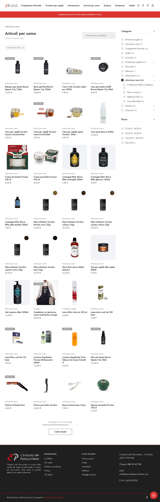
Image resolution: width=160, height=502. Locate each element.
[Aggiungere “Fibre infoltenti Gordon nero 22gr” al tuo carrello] (39, 256)
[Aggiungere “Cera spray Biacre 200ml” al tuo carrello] (97, 120)
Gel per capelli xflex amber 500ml (103, 268)
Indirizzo (85, 470)
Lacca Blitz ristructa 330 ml (74, 312)
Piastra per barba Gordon (45, 405)
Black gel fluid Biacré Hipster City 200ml (43, 88)
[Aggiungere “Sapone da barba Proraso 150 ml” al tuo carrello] (97, 394)
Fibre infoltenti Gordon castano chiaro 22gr (101, 223)
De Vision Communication (53, 497)
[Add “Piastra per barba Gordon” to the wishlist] (52, 394)
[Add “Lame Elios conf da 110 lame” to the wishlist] (23, 346)
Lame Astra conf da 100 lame (102, 313)
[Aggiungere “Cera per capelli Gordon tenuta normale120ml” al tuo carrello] (11, 120)
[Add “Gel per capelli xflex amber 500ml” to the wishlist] (109, 256)
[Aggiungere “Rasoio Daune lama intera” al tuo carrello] (68, 394)
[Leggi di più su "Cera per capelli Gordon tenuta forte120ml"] (39, 120)
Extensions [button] (120, 5)
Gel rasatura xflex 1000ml (16, 312)
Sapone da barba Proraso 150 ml (102, 406)
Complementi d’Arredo (31, 5)
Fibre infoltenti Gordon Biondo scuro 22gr (44, 223)
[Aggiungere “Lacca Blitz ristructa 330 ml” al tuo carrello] (68, 301)
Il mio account (88, 458)
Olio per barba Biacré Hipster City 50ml (100, 358)
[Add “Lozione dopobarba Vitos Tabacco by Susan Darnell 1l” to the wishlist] (80, 346)
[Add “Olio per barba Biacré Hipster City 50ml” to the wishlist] (109, 346)
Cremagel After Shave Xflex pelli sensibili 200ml (16, 223)
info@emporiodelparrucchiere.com (133, 474)
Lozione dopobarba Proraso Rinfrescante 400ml (43, 360)
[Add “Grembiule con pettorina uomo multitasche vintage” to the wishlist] (52, 301)
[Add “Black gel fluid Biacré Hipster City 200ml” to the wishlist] (52, 75)
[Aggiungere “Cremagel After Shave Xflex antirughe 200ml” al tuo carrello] (68, 165)
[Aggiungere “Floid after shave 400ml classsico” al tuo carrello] (68, 256)
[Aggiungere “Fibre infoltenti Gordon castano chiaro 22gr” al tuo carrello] (97, 211)
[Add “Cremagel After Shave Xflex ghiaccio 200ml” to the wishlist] (109, 165)
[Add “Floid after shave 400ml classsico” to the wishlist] (80, 256)
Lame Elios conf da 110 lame (15, 358)
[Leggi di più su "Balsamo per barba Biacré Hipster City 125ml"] (11, 75)
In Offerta (48, 458)
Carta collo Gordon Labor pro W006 (74, 88)
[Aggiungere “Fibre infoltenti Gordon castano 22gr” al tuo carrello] (68, 211)
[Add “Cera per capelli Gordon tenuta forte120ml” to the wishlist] (52, 120)
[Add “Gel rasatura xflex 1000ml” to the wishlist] (23, 301)
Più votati (48, 462)
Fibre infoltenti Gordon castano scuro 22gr (15, 268)
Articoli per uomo (14, 47)
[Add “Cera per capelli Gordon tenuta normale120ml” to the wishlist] (23, 120)
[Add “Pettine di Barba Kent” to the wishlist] (23, 394)
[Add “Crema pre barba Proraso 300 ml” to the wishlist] (52, 165)
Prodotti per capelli (69, 309)
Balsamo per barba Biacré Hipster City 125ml (16, 88)
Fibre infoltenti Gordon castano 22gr (73, 223)
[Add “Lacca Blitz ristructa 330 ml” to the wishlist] (80, 301)
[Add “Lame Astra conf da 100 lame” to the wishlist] (109, 301)
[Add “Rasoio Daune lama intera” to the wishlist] (80, 394)
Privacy (47, 470)
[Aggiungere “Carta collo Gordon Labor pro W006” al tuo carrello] (68, 75)
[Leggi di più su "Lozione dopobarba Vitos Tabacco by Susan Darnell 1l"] (68, 346)
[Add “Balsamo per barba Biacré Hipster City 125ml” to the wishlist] (23, 75)
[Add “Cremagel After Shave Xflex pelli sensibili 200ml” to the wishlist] (23, 211)
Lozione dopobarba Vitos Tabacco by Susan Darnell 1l (74, 360)
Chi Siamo (48, 474)
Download (86, 466)
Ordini (84, 462)
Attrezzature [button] (73, 5)
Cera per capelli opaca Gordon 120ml (72, 133)
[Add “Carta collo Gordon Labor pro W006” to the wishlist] (80, 75)
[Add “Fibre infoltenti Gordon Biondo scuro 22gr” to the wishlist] (52, 211)
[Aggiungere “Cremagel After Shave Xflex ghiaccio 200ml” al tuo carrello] (97, 165)
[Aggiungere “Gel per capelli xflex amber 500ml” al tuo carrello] (97, 256)
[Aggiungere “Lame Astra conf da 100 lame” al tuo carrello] (97, 301)
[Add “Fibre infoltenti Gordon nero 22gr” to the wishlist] (52, 256)
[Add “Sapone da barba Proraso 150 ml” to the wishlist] (109, 394)
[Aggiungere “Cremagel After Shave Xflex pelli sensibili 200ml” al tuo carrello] (11, 211)
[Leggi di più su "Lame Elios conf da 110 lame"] (11, 346)
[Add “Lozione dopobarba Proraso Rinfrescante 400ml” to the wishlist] (52, 346)
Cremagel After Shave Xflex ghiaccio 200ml (101, 178)
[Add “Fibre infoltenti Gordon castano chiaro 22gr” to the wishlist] (109, 211)
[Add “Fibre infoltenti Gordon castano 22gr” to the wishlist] (80, 211)
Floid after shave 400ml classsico (73, 268)
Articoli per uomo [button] (92, 5)
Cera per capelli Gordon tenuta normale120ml (16, 133)
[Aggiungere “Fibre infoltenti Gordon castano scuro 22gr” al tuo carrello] (11, 256)
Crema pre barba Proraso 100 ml (16, 178)
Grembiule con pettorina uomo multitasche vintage (45, 313)
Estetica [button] (107, 5)
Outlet (132, 5)
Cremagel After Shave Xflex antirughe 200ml (72, 178)
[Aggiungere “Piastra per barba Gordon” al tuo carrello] (39, 394)
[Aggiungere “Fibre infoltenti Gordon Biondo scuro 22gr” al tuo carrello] (39, 211)
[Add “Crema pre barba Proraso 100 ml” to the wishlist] (23, 165)
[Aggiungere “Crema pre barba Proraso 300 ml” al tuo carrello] (39, 165)
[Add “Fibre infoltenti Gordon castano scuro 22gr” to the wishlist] (23, 256)
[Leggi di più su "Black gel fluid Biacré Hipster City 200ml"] (39, 75)
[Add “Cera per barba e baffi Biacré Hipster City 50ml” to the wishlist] (109, 75)
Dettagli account (89, 474)
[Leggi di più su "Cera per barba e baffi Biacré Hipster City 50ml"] (97, 75)
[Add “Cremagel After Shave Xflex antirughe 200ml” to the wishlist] (80, 165)
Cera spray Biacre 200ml (102, 131)
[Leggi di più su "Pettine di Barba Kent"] (11, 394)
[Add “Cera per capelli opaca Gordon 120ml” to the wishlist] (80, 120)
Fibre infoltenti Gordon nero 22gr (44, 268)
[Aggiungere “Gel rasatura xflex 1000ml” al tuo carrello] (11, 301)
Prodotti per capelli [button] (55, 5)
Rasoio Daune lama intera (74, 405)
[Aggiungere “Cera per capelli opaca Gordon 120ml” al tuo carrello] (68, 120)
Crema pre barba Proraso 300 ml (45, 178)
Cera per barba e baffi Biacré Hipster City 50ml (102, 88)
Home (7, 38)
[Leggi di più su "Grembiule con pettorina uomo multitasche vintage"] (39, 301)
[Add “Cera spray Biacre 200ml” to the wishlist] (109, 120)
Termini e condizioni (52, 466)
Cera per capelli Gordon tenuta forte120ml (45, 133)
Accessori (37, 309)
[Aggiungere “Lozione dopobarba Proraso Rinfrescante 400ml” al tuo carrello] (39, 346)
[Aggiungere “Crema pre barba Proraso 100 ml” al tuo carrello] (11, 165)
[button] (154, 495)
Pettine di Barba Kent (15, 405)
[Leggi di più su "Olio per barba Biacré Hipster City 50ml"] (97, 346)
